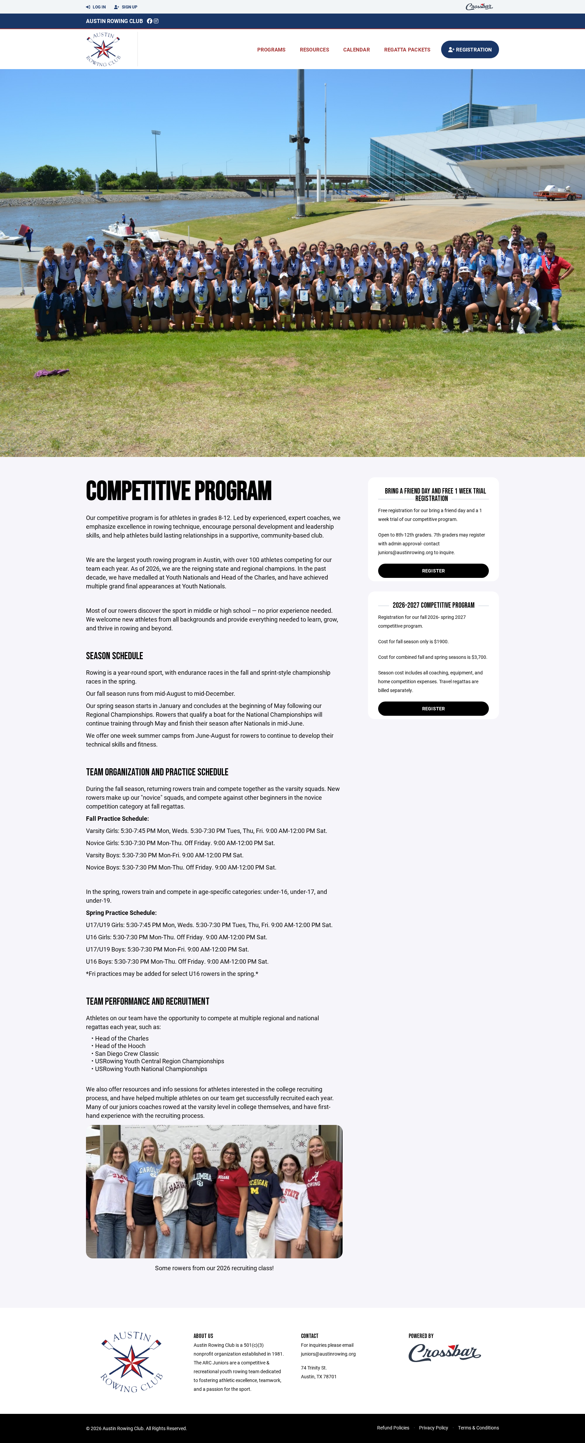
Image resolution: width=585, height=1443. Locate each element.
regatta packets (407, 49)
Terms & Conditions (478, 1427)
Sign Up (129, 6)
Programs (271, 49)
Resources (314, 49)
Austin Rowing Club (114, 20)
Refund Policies (393, 1427)
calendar (356, 49)
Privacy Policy (433, 1427)
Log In (99, 6)
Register (433, 570)
